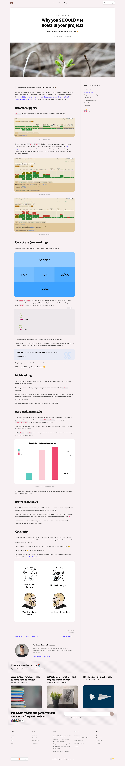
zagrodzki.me (35, 740)
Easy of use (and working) (91, 95)
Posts (54, 731)
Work (70, 3)
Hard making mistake (90, 100)
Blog (65, 3)
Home (55, 3)
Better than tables (89, 103)
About (60, 3)
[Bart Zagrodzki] (15, 3)
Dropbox (34, 735)
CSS (68, 15)
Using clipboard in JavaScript (61, 751)
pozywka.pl (77, 735)
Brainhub (34, 737)
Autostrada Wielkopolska (81, 737)
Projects (76, 731)
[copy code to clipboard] (72, 311)
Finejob (76, 746)
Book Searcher (78, 740)
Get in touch (107, 3)
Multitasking (87, 97)
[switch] (112, 759)
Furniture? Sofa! (79, 743)
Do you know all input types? (61, 744)
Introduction (87, 89)
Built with (14, 759)
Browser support (88, 92)
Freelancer (35, 743)
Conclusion (87, 105)
